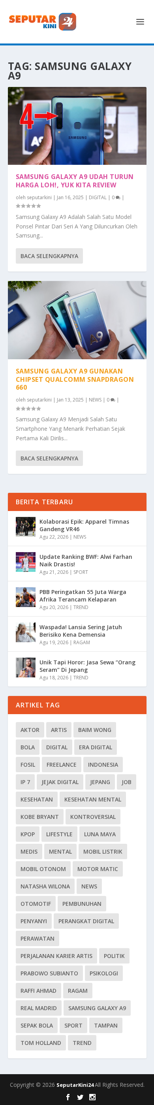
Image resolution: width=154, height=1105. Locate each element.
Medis (29, 851)
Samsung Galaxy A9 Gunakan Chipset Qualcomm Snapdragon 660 (75, 379)
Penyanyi (34, 921)
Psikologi (104, 973)
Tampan (106, 1025)
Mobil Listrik (102, 851)
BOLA (28, 747)
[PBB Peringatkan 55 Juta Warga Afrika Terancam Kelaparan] (26, 597)
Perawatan (37, 938)
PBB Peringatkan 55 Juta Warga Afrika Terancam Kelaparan (82, 595)
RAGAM (81, 642)
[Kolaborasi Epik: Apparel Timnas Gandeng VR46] (26, 527)
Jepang (100, 782)
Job (126, 782)
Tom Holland (41, 1043)
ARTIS (59, 730)
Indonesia (103, 764)
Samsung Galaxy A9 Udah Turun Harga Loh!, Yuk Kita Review (75, 180)
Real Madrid (39, 1008)
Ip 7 (25, 782)
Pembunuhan (81, 903)
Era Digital (95, 747)
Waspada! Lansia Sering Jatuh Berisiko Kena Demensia (80, 630)
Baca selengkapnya (49, 256)
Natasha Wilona (45, 886)
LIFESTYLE (59, 834)
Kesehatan (37, 799)
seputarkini (39, 197)
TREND (80, 607)
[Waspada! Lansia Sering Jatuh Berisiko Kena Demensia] (26, 632)
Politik (114, 956)
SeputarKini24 (75, 1084)
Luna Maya (100, 834)
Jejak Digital (60, 782)
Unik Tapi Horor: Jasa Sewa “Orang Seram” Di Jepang (87, 665)
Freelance (62, 764)
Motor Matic (97, 869)
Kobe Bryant (40, 816)
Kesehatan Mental (92, 799)
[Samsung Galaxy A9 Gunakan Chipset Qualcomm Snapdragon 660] (77, 320)
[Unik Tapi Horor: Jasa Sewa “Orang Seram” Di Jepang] (26, 667)
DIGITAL (98, 197)
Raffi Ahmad (38, 990)
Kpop (28, 834)
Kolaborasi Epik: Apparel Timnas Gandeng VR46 (84, 525)
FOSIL (28, 764)
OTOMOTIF (36, 903)
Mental (60, 851)
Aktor (30, 730)
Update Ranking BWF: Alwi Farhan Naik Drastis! (85, 560)
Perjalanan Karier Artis (56, 956)
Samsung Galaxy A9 (97, 1008)
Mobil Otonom (43, 869)
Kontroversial (93, 816)
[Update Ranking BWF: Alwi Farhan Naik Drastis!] (26, 562)
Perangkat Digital (86, 921)
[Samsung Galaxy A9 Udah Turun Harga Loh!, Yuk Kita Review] (77, 126)
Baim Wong (94, 730)
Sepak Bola (37, 1025)
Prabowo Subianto (49, 973)
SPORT (80, 572)
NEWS (95, 399)
